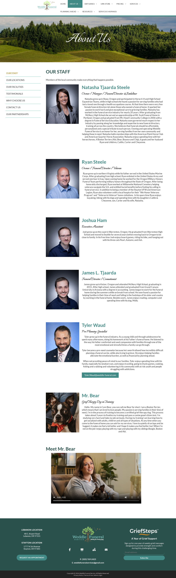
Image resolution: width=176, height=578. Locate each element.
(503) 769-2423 (89, 559)
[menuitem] (63, 4)
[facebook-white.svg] (69, 551)
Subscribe (144, 558)
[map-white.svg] (94, 551)
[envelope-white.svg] (106, 551)
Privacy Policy (78, 575)
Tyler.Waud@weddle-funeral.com (100, 375)
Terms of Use (88, 575)
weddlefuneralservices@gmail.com (89, 563)
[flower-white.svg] (82, 551)
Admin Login (98, 575)
